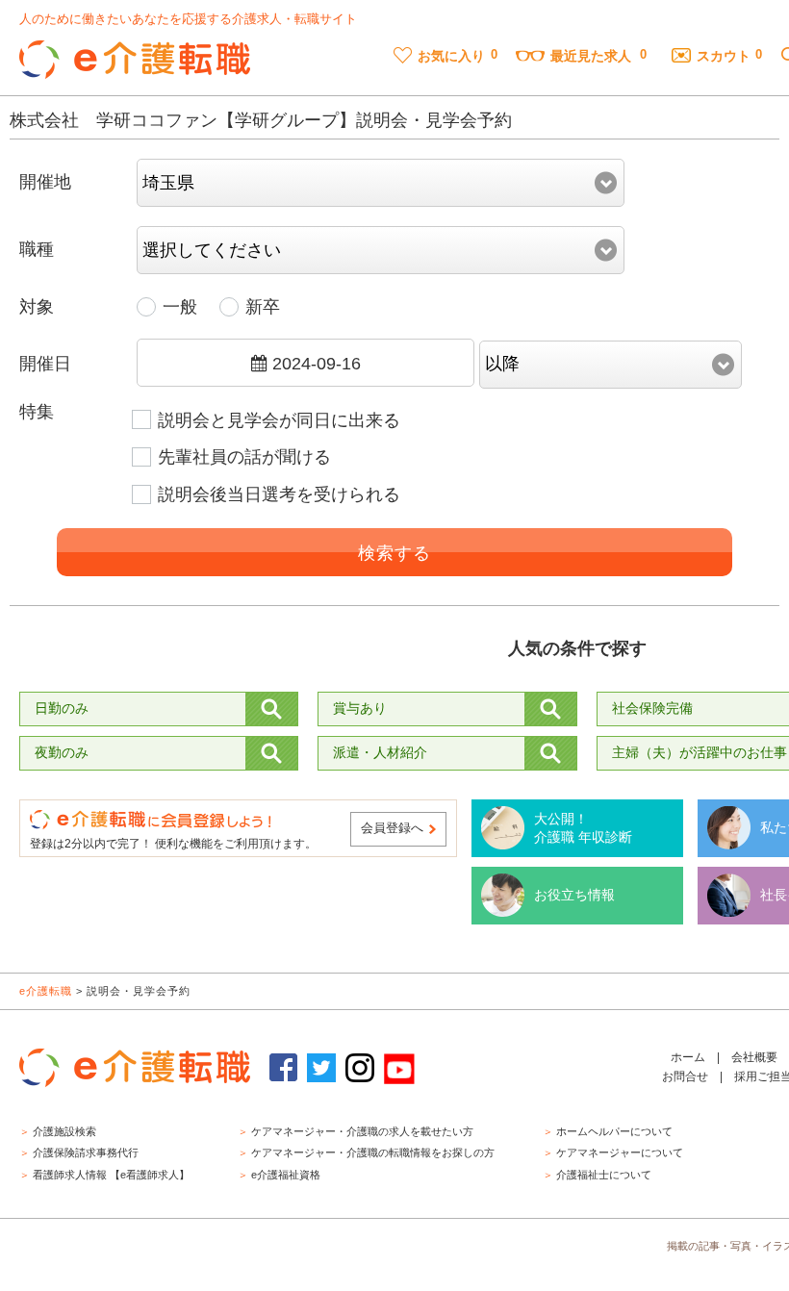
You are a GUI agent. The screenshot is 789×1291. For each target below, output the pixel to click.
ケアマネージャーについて (619, 1152)
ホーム (688, 1057)
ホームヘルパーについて (614, 1131)
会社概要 (754, 1057)
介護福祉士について (603, 1174)
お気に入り (451, 55)
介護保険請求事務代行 (86, 1152)
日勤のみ (62, 708)
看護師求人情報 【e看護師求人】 (111, 1174)
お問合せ (685, 1076)
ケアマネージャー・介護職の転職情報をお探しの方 (373, 1152)
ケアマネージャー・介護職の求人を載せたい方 (362, 1131)
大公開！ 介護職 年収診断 (583, 828)
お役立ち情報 (574, 894)
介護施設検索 (64, 1131)
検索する (394, 553)
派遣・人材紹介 (380, 752)
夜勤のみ (62, 752)
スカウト (724, 55)
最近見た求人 (590, 55)
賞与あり (360, 708)
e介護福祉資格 (285, 1174)
